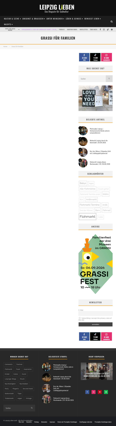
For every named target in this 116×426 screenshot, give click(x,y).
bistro (105, 194)
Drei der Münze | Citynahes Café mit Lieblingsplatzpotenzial (100, 152)
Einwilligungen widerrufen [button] (86, 422)
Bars (97, 210)
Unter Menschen (55, 18)
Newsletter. (84, 29)
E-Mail (81, 310)
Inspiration (28, 369)
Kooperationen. (72, 29)
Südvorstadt (9, 393)
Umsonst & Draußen (32, 18)
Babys (83, 183)
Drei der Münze (86, 210)
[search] (109, 78)
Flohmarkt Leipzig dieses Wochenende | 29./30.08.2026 (100, 163)
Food (18, 369)
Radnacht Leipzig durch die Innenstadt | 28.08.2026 (99, 141)
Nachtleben (24, 384)
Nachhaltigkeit (10, 384)
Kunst (24, 374)
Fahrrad (106, 210)
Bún (81, 199)
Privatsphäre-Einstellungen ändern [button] (103, 422)
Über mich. (94, 29)
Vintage (29, 398)
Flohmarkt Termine (89, 204)
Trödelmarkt (9, 398)
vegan (20, 398)
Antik (104, 205)
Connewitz (9, 364)
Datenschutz (44, 422)
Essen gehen (103, 189)
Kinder (7, 374)
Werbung (36, 422)
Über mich (21, 422)
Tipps (20, 393)
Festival (19, 364)
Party (7, 388)
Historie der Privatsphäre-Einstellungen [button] (67, 422)
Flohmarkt (87, 216)
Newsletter (29, 422)
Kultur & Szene (11, 18)
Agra (91, 183)
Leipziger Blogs (10, 379)
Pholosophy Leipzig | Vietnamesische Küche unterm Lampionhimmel (100, 130)
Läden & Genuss (73, 18)
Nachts (7, 24)
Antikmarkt (91, 199)
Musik (22, 379)
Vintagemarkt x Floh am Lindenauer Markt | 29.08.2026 (41, 29)
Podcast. (62, 29)
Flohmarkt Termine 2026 (90, 194)
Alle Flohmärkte (87, 189)
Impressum (52, 422)
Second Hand (28, 388)
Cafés (100, 217)
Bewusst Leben (92, 18)
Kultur (16, 374)
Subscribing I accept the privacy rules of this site (95, 319)
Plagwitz (16, 388)
